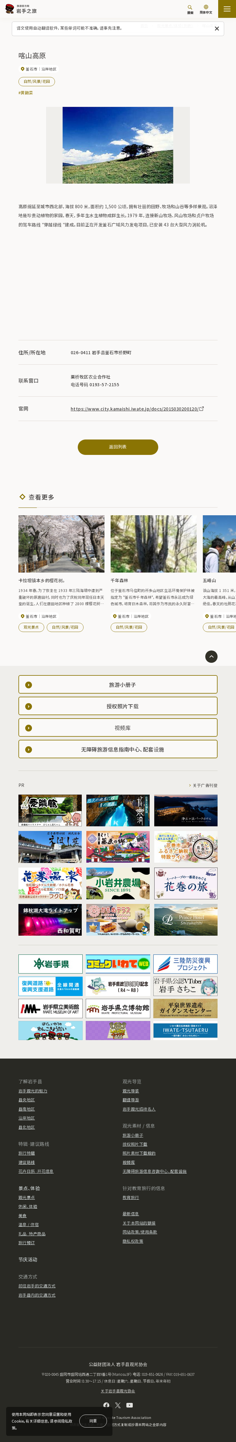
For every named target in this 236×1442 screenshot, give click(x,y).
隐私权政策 (133, 1241)
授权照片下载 (135, 1144)
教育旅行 (131, 1197)
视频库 (129, 1162)
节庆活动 (27, 1259)
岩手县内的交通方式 (37, 1295)
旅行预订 (26, 1243)
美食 (22, 1215)
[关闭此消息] (217, 29)
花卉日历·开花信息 (36, 1171)
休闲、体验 (27, 1206)
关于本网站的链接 (139, 1223)
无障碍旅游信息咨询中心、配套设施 (155, 1171)
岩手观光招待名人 (139, 1109)
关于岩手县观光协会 (118, 1390)
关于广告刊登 (205, 785)
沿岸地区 (26, 1118)
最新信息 (131, 1214)
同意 (93, 1420)
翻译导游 (131, 1100)
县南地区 (26, 1109)
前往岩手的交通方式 (37, 1286)
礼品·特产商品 (31, 1234)
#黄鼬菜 (25, 93)
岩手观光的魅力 (32, 1091)
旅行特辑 (26, 1153)
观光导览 (131, 1091)
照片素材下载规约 (139, 1153)
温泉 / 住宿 (28, 1224)
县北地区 (26, 1127)
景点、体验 (29, 1188)
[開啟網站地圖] (227, 9)
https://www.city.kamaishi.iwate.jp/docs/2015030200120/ (135, 409)
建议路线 (26, 1162)
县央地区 (26, 1100)
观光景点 (31, 627)
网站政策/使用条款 (140, 1232)
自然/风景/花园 (37, 81)
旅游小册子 (133, 1135)
